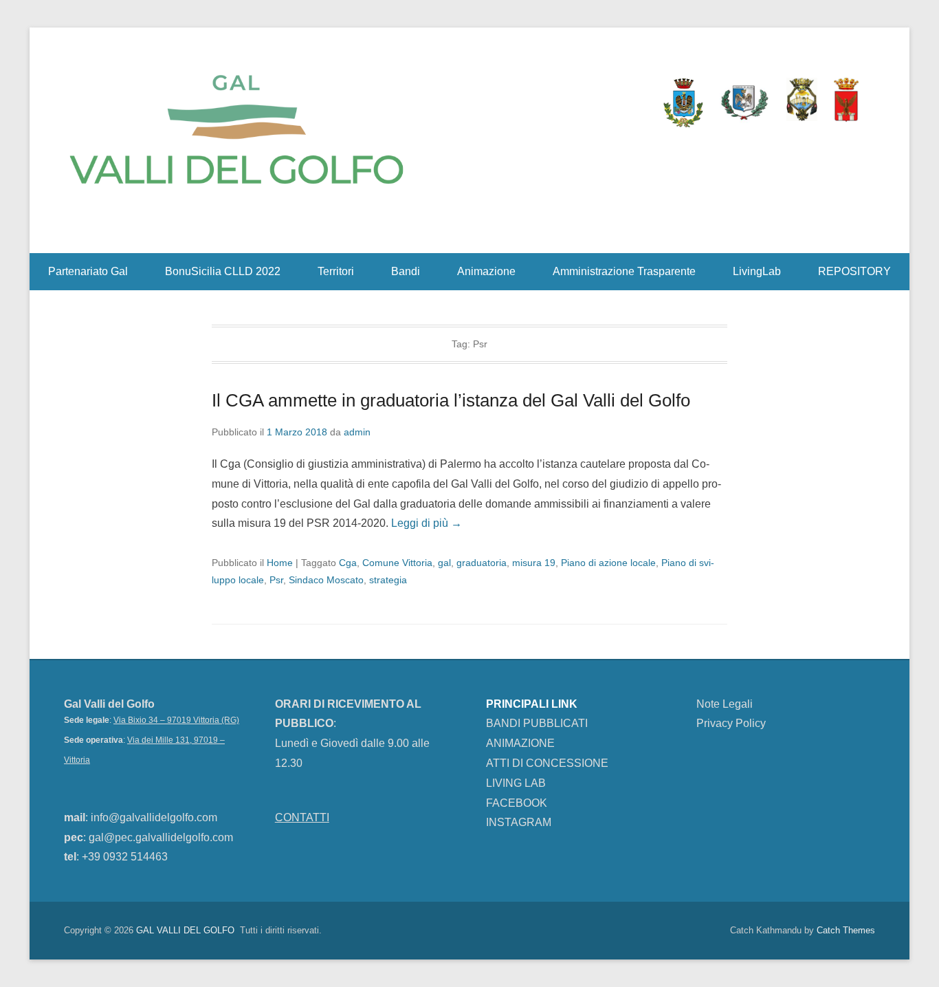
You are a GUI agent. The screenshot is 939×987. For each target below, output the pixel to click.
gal (444, 562)
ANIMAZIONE (520, 743)
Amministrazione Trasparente (624, 271)
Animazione (486, 271)
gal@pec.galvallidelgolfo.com (161, 837)
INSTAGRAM (518, 822)
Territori (336, 271)
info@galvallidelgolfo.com (155, 817)
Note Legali (724, 704)
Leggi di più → (426, 523)
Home (280, 562)
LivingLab (757, 271)
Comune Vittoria (397, 562)
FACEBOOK (516, 803)
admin (357, 431)
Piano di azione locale (608, 562)
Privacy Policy (731, 723)
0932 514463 (135, 857)
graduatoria (481, 562)
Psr (276, 579)
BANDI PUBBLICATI (537, 723)
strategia (388, 579)
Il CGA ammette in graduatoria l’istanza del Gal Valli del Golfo (451, 400)
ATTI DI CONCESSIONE (547, 763)
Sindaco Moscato (326, 579)
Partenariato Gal (88, 271)
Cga (348, 562)
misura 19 (533, 562)
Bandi (405, 271)
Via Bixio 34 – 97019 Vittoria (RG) (176, 720)
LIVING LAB (516, 783)
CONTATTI (302, 817)
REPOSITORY (854, 271)
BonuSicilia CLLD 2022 (222, 271)
